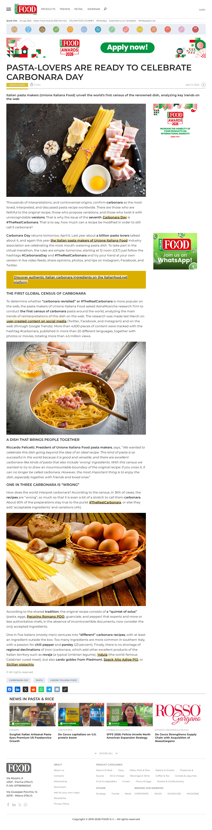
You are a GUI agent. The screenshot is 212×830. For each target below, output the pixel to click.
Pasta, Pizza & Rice (140, 770)
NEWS (158, 793)
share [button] (203, 85)
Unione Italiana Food (63, 680)
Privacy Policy (61, 803)
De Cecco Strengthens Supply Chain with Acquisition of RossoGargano (175, 738)
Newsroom (60, 787)
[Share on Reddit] (33, 689)
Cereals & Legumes (119, 730)
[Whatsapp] (25, 804)
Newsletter (60, 798)
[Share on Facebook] (9, 689)
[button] (8, 9)
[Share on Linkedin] (17, 689)
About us (59, 770)
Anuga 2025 (25, 21)
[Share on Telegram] (49, 689)
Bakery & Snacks (165, 770)
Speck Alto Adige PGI (121, 659)
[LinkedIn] (14, 804)
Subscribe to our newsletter (122, 21)
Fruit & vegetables (106, 781)
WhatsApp (101, 21)
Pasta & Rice (17, 85)
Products (48, 9)
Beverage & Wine (140, 775)
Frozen (14, 730)
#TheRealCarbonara (105, 502)
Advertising (60, 781)
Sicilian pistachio (20, 664)
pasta (39, 680)
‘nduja (102, 654)
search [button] (105, 9)
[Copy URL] (65, 689)
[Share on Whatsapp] (41, 689)
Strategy (101, 793)
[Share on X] (25, 689)
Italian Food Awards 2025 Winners (50, 21)
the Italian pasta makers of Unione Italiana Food (89, 240)
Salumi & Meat (104, 770)
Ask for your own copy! (67, 792)
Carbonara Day (115, 217)
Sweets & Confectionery (170, 781)
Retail (78, 9)
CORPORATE (142, 793)
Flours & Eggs (143, 781)
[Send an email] (57, 689)
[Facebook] (8, 804)
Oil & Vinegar (117, 775)
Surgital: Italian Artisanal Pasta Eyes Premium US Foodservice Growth (30, 738)
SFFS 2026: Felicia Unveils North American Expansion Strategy (129, 736)
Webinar (93, 9)
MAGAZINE (193, 793)
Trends (65, 9)
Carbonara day (18, 680)
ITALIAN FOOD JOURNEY (81, 21)
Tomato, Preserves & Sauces (172, 730)
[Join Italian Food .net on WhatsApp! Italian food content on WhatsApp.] (175, 251)
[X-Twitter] (20, 804)
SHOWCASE (174, 793)
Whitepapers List (146, 21)
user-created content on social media (36, 321)
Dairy (121, 770)
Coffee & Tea (162, 775)
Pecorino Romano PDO (45, 616)
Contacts (59, 775)
